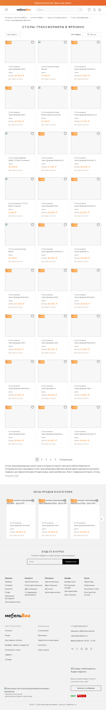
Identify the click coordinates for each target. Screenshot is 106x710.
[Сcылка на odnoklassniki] (77, 648)
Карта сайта (43, 650)
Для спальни (70, 595)
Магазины (42, 635)
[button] (19, 61)
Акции (7, 635)
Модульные (89, 585)
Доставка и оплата (13, 640)
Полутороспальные (33, 585)
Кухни (86, 578)
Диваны (8, 578)
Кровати (29, 578)
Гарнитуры (88, 581)
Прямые (8, 581)
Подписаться (70, 561)
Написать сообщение (86, 688)
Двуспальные (31, 589)
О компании (43, 630)
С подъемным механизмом (31, 593)
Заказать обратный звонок (83, 631)
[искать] (80, 9)
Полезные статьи (13, 650)
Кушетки (9, 589)
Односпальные (31, 581)
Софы (7, 592)
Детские (49, 589)
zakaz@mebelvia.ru (79, 636)
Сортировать (12, 34)
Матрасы (49, 578)
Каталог (8, 630)
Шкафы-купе (69, 581)
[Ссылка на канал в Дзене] (86, 648)
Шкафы (67, 578)
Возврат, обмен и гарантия (17, 645)
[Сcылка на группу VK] (72, 648)
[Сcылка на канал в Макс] (81, 648)
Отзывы (8, 659)
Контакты (42, 645)
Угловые (8, 585)
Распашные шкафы (69, 586)
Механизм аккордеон (9, 597)
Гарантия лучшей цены (48, 640)
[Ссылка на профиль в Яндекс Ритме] (91, 648)
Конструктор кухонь (89, 593)
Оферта (8, 654)
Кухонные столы (91, 589)
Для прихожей (70, 591)
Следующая (65, 459)
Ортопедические (12, 602)
